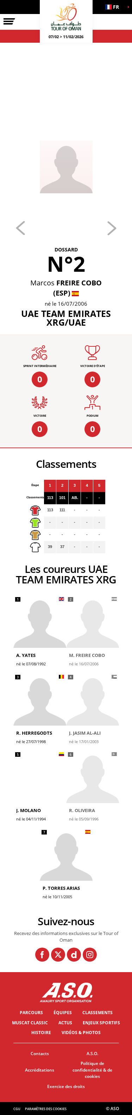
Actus (65, 1023)
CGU (16, 1109)
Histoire (41, 1033)
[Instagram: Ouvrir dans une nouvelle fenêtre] (90, 955)
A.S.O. (92, 1054)
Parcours (31, 1013)
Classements (97, 1013)
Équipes (63, 1013)
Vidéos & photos (81, 1033)
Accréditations (39, 1070)
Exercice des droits (66, 1086)
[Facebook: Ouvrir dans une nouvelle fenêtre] (42, 955)
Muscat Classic (30, 1023)
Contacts (40, 1054)
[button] (114, 7)
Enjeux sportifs (101, 1023)
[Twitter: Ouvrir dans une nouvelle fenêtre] (58, 955)
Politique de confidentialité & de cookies (92, 1069)
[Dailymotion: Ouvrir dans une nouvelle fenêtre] (74, 955)
